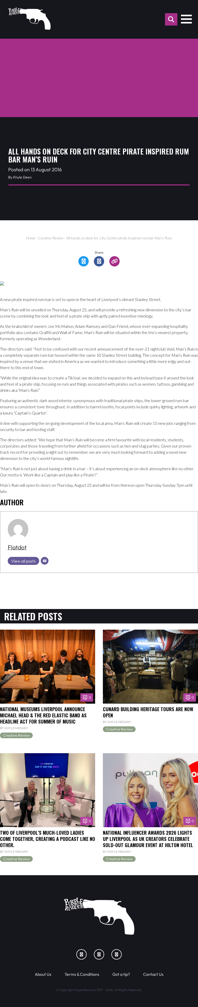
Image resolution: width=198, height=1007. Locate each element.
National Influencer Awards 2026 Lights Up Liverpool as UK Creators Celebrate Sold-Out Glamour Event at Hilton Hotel (148, 838)
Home (30, 238)
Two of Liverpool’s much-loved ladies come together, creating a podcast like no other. (47, 838)
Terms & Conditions (81, 974)
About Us (43, 974)
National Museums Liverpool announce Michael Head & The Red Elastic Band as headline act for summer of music (43, 715)
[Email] (44, 561)
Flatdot (17, 547)
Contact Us (153, 974)
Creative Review (50, 238)
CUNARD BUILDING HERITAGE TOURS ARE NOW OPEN (148, 712)
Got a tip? (121, 974)
